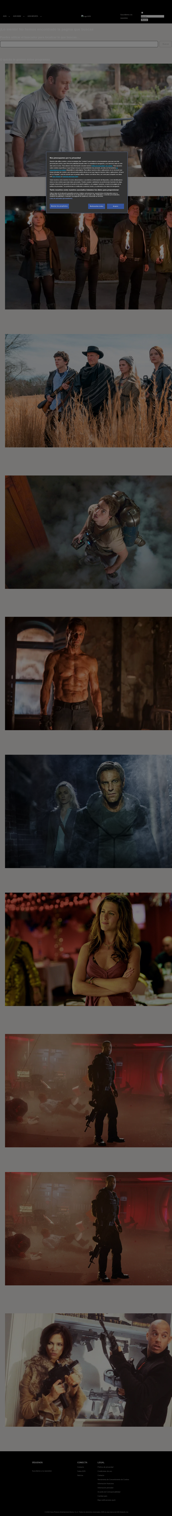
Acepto (115, 206)
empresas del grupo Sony (70, 176)
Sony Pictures (56, 176)
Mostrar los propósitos (59, 206)
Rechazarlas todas (96, 206)
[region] (87, 182)
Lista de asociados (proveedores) (61, 198)
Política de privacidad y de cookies (102, 165)
